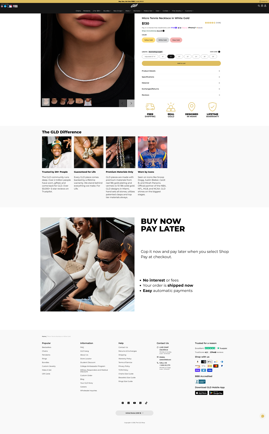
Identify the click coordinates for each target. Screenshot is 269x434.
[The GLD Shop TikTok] (146, 403)
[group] (131, 1)
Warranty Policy (125, 359)
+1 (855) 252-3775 (165, 365)
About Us (84, 355)
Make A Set (46, 370)
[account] (265, 6)
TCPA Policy (123, 370)
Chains (45, 351)
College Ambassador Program (92, 366)
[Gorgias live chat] (263, 416)
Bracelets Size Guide (127, 378)
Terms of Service (125, 362)
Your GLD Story (86, 383)
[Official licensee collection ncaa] (5, 6)
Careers (83, 387)
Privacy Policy (124, 366)
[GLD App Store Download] (201, 393)
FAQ (82, 347)
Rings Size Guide (126, 381)
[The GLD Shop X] (140, 403)
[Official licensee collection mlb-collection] (9, 6)
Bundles (45, 362)
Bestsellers (46, 347)
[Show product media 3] (62, 102)
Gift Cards (46, 374)
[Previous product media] (123, 103)
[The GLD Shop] (134, 5)
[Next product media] (130, 103)
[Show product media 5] (79, 102)
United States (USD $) (133, 413)
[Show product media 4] (71, 102)
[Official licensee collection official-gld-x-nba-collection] (15, 6)
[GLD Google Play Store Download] (216, 393)
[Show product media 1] (46, 102)
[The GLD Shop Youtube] (134, 403)
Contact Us (264, 1)
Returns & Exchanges (128, 351)
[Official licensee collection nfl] (2, 6)
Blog (82, 379)
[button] (259, 6)
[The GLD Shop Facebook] (129, 403)
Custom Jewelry (49, 366)
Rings (44, 359)
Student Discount (87, 362)
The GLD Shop (140, 422)
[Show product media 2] (54, 102)
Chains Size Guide (126, 374)
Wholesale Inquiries (88, 391)
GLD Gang (84, 351)
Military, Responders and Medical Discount (94, 371)
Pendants (46, 355)
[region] (134, 169)
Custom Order (86, 375)
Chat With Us (164, 349)
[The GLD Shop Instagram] (123, 403)
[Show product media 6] (88, 102)
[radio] (148, 40)
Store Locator (86, 359)
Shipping (122, 355)
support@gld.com (165, 359)
